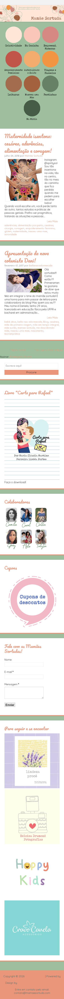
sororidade (10, 234)
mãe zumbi (10, 327)
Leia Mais (52, 221)
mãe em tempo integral (46, 324)
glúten (8, 231)
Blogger (32, 979)
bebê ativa (10, 321)
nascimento (37, 330)
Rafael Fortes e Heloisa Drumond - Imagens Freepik (38, 984)
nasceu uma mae (37, 231)
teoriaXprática (12, 333)
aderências (10, 225)
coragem (19, 228)
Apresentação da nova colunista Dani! (26, 257)
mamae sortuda (26, 327)
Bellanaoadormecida (40, 265)
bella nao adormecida (29, 321)
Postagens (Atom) (21, 356)
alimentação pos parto (30, 225)
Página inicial (18, 350)
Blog (46, 321)
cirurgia (8, 228)
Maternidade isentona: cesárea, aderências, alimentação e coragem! (28, 143)
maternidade (20, 231)
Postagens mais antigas (48, 350)
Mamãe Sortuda (33, 155)
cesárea (48, 225)
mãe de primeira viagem (17, 324)
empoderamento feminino (40, 228)
